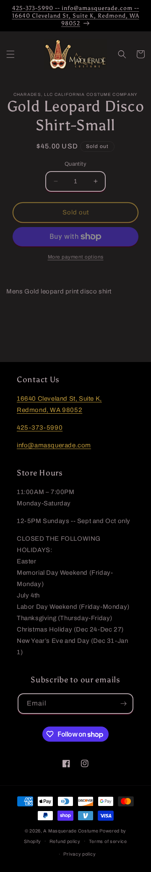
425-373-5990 (39, 427)
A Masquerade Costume (70, 830)
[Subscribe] (123, 703)
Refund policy (65, 841)
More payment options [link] (76, 257)
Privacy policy (79, 853)
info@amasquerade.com (54, 445)
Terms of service (108, 841)
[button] (10, 54)
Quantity (75, 164)
